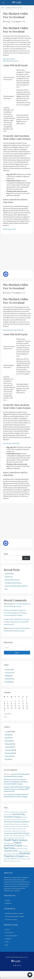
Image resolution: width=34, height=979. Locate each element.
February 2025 (9, 744)
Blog (6, 945)
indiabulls (23, 826)
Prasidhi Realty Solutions (15, 840)
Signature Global (7, 858)
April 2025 (8, 738)
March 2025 (8, 741)
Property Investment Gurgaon (13, 844)
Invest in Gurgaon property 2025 (15, 828)
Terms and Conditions (11, 935)
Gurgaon (7, 900)
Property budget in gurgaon (9, 843)
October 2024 (9, 756)
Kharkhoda (8, 903)
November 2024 (9, 753)
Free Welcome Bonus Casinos (13, 583)
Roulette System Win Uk (9, 229)
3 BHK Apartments (7, 812)
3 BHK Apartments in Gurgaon (16, 812)
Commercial (8, 669)
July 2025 (8, 732)
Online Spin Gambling (8, 59)
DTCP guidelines (12, 824)
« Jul (5, 717)
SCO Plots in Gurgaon (11, 919)
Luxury (6, 833)
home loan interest (24, 824)
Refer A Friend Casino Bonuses (11, 61)
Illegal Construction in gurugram (10, 826)
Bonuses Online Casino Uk (12, 580)
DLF (29, 821)
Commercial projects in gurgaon (20, 819)
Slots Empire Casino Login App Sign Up (13, 330)
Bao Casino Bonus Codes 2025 (11, 443)
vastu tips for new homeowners (15, 861)
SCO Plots (27, 856)
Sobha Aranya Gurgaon (21, 858)
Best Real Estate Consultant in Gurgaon (14, 815)
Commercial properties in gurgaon (16, 821)
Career (7, 942)
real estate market (10, 850)
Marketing (8, 676)
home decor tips (18, 824)
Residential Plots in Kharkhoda (13, 853)
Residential (8, 682)
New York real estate (20, 837)
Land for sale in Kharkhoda (21, 831)
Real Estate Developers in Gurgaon (21, 848)
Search (6, 554)
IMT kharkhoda (18, 826)
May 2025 (8, 735)
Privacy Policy (9, 932)
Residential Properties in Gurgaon (17, 855)
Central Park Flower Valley (9, 819)
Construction (8, 673)
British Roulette (9, 574)
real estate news (21, 851)
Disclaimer (8, 938)
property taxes (25, 845)
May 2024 (8, 759)
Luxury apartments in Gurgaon (19, 833)
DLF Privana (6, 824)
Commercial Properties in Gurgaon (14, 916)
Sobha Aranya (13, 858)
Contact (7, 929)
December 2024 (9, 750)
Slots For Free (8, 577)
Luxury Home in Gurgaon (8, 835)
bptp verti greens (24, 817)
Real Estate (8, 679)
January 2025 (9, 747)
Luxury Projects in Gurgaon (17, 835)
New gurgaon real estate (12, 837)
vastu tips (7, 861)
